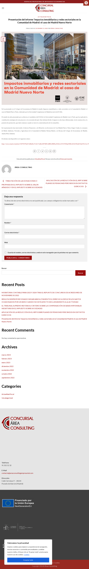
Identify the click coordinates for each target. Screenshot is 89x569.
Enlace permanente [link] (66, 159)
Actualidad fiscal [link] (44, 16)
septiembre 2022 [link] (8, 378)
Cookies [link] (26, 555)
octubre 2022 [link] (7, 374)
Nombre (7, 223)
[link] (86, 3)
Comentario (9, 204)
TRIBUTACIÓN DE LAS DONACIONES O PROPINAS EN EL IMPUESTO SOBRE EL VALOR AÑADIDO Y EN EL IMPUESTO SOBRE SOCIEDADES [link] (22, 184)
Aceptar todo (28, 560)
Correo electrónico (11, 232)
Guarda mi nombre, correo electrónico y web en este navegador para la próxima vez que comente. (43, 252)
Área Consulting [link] (57, 28)
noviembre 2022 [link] (8, 370)
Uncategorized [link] (7, 398)
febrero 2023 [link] (7, 359)
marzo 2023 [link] (6, 355)
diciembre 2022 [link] (7, 366)
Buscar (4, 268)
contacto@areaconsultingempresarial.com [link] (17, 473)
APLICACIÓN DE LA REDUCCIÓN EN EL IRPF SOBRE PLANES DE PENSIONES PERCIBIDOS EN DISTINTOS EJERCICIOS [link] (66, 183)
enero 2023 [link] (6, 362)
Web (6, 242)
